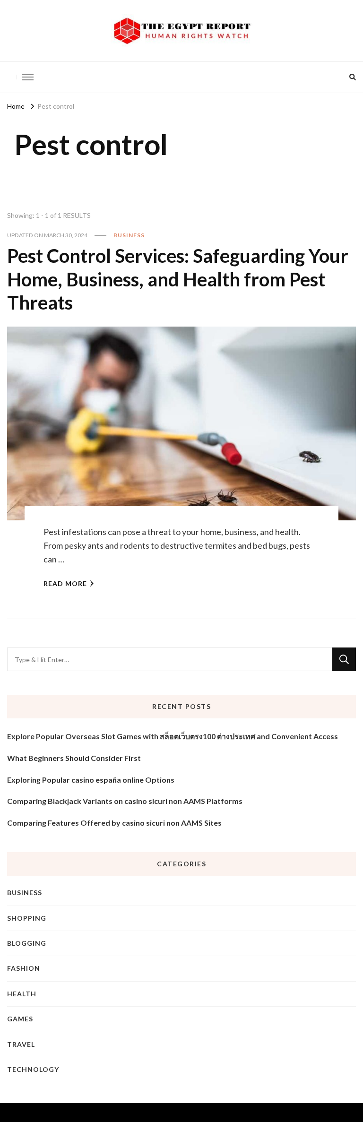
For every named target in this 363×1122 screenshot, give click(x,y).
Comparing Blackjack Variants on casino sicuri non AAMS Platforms (124, 800)
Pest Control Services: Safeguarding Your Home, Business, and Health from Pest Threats (177, 279)
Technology (33, 1069)
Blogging (26, 943)
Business (129, 235)
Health (21, 994)
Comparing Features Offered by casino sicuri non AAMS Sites (114, 822)
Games (20, 1019)
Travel (21, 1044)
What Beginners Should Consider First (74, 757)
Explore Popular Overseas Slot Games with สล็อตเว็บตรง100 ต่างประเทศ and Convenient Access (172, 736)
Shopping (26, 918)
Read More (65, 583)
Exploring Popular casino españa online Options (90, 779)
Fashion (23, 968)
